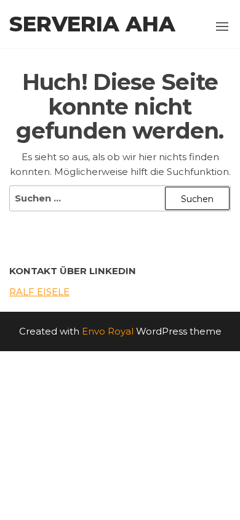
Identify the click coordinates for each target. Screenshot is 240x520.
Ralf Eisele (39, 292)
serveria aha (92, 24)
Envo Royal (108, 331)
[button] (222, 26)
